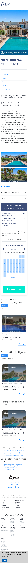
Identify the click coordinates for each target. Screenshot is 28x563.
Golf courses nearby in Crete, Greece (14, 450)
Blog (3, 502)
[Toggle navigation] (25, 3)
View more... (4, 305)
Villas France (22, 519)
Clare (11, 530)
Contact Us (4, 505)
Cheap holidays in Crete (10, 467)
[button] (3, 249)
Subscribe (17, 507)
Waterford (12, 534)
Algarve (10, 383)
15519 (21, 383)
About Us (4, 500)
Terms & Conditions (19, 500)
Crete (2, 529)
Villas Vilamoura (9, 98)
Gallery (4, 78)
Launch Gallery (7, 186)
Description (5, 71)
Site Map (17, 505)
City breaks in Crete (9, 469)
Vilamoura (16, 383)
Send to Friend (6, 89)
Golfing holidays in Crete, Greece (13, 464)
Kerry (11, 532)
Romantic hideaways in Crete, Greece (14, 466)
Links (3, 509)
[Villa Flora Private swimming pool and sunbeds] (14, 159)
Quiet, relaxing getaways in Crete (13, 454)
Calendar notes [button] (14, 277)
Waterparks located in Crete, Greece (14, 452)
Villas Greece (3, 526)
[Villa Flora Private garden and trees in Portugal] (14, 175)
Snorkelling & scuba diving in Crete (13, 455)
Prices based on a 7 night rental (14, 207)
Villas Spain (3, 539)
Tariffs (4, 82)
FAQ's (3, 504)
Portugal (5, 383)
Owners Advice (5, 507)
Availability (5, 74)
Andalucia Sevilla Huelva (3, 543)
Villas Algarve (21, 96)
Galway (12, 531)
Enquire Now (5, 85)
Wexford (12, 535)
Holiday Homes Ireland (12, 527)
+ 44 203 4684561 (15, 484)
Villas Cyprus (12, 519)
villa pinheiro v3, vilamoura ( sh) (13, 387)
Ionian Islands (4, 530)
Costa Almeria (4, 548)
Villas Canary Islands (3, 520)
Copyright (17, 502)
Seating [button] (4, 198)
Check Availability (14, 246)
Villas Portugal (8, 96)
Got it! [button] (4, 560)
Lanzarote (3, 522)
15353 (20, 98)
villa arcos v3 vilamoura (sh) (12, 337)
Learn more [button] (5, 556)
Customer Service (15, 482)
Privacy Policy (18, 504)
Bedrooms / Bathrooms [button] (10, 192)
